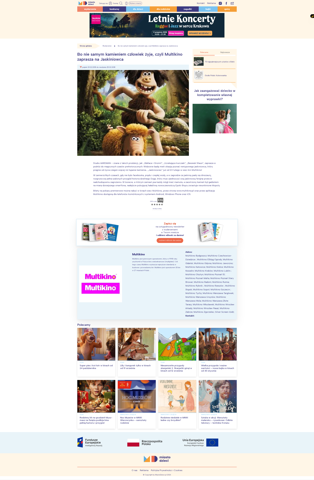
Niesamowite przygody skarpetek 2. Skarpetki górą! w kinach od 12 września (176, 368)
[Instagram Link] (220, 3)
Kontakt (201, 3)
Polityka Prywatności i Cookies (166, 470)
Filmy (82, 362)
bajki (208, 9)
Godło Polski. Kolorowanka (216, 75)
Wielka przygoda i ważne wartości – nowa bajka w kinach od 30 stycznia (217, 368)
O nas (134, 470)
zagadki (188, 9)
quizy (227, 9)
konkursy (114, 9)
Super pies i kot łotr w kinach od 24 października (96, 367)
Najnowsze (225, 52)
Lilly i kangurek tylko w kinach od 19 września (135, 367)
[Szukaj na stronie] (118, 3)
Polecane (204, 52)
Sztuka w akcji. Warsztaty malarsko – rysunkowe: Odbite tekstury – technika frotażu (217, 420)
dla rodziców (163, 9)
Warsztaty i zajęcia (128, 414)
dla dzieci (138, 9)
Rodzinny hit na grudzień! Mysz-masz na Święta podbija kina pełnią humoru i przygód (96, 420)
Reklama (211, 3)
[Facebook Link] (226, 3)
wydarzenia (90, 9)
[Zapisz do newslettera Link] (232, 3)
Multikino (138, 254)
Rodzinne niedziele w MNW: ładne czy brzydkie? (174, 419)
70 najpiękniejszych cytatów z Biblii (220, 62)
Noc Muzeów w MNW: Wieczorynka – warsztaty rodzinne (133, 420)
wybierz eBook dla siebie (170, 240)
